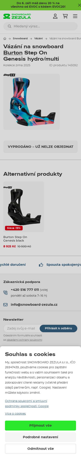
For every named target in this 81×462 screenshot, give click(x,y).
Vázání (38, 38)
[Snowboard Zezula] (17, 16)
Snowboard (20, 38)
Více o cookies (15, 413)
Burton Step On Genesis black (15, 238)
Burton (13, 53)
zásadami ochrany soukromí (24, 340)
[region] (40, 102)
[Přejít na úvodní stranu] (4, 38)
